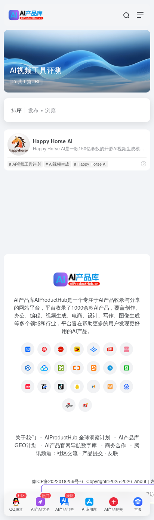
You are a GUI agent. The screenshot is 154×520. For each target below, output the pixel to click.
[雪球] (27, 368)
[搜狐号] (77, 349)
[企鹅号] (77, 386)
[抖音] (60, 386)
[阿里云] (77, 368)
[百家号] (44, 386)
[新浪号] (69, 405)
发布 (33, 110)
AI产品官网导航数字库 (71, 445)
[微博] (85, 405)
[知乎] (27, 349)
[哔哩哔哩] (126, 349)
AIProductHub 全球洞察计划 (77, 437)
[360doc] (60, 368)
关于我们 (25, 437)
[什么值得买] (44, 349)
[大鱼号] (93, 368)
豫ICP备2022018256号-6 (57, 481)
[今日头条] (110, 349)
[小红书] (27, 386)
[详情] (144, 163)
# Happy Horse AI (90, 164)
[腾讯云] (44, 368)
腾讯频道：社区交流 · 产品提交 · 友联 (87, 449)
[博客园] (110, 368)
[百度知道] (126, 386)
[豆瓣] (126, 368)
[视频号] (110, 386)
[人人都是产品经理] (93, 386)
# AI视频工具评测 (25, 164)
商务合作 (115, 445)
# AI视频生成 (57, 164)
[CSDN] (60, 349)
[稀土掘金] (93, 349)
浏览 (50, 110)
